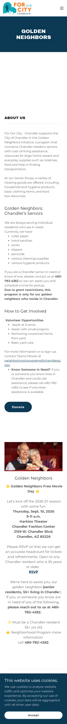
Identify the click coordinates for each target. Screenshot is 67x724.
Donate (18, 407)
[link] (18, 8)
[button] (62, 8)
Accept (33, 715)
